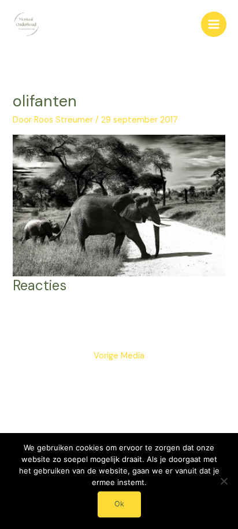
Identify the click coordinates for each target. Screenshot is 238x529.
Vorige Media (119, 355)
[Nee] (223, 481)
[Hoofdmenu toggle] (213, 24)
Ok (119, 504)
